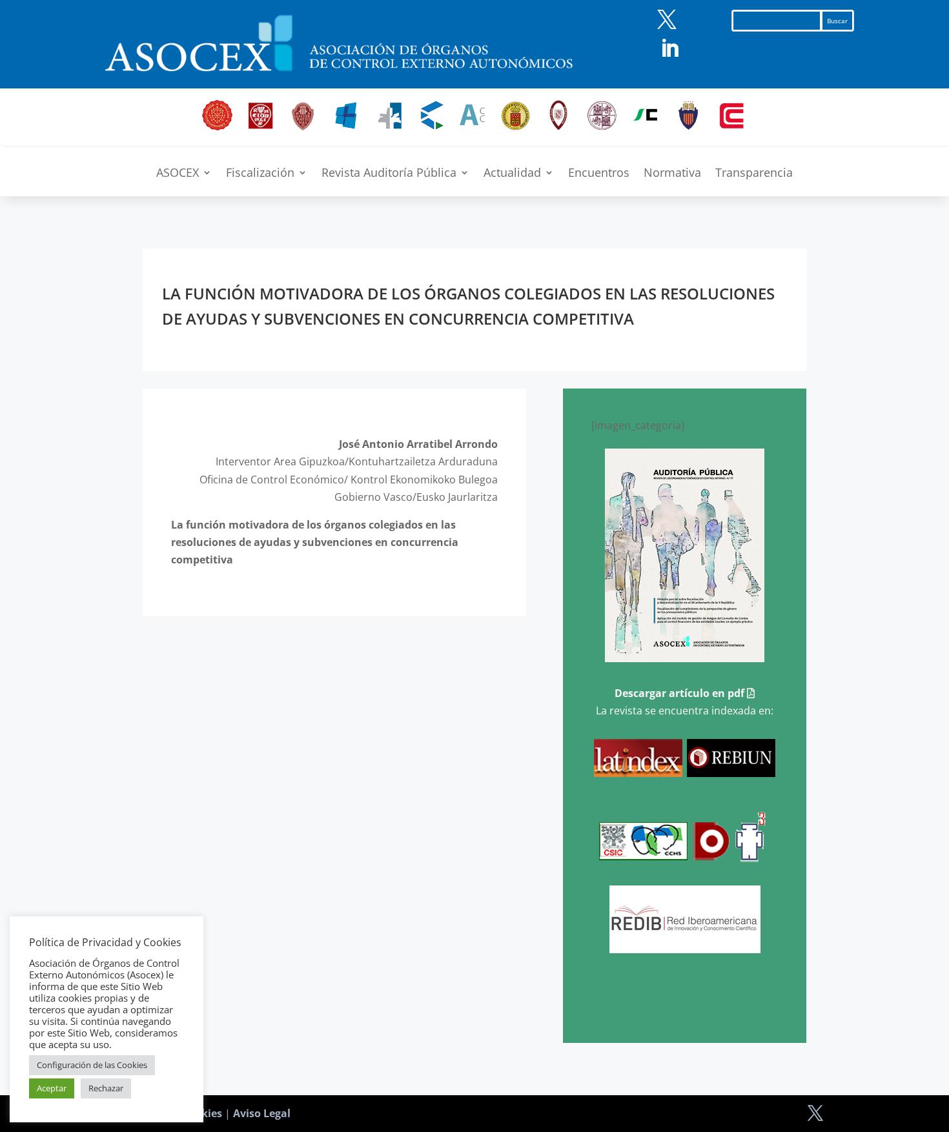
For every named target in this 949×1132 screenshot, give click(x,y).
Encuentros (598, 174)
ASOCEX (177, 174)
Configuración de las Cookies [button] (92, 1065)
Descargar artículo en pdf (681, 693)
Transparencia (754, 174)
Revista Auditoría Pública (388, 174)
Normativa (672, 174)
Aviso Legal (262, 1113)
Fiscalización (260, 174)
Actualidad (512, 174)
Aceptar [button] (51, 1088)
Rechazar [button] (105, 1088)
